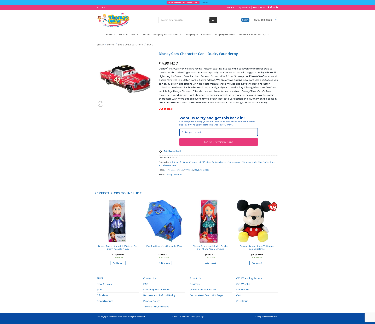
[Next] (278, 235)
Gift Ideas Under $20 (252, 162)
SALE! (146, 34)
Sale (99, 289)
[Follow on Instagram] (271, 7)
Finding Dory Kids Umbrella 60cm (164, 246)
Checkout (230, 7)
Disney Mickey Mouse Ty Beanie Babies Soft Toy (257, 247)
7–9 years (188, 170)
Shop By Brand (223, 34)
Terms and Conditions (156, 306)
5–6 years (178, 170)
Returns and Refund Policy (159, 295)
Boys (196, 170)
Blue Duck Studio (269, 316)
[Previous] (96, 235)
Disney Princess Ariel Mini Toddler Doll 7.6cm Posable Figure (211, 247)
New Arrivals (104, 284)
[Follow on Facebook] (268, 7)
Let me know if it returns (218, 142)
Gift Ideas (102, 295)
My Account (244, 7)
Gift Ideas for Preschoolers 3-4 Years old (221, 162)
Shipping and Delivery (156, 289)
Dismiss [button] (204, 2)
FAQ (145, 284)
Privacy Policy (151, 301)
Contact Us (149, 278)
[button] (245, 20)
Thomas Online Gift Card (254, 34)
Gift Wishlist (259, 7)
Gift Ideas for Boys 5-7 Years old (185, 162)
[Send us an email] (274, 7)
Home (109, 34)
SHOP (100, 44)
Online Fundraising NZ (203, 289)
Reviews (195, 284)
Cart (238, 295)
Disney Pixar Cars (174, 174)
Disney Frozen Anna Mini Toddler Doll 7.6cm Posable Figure (118, 247)
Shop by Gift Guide (197, 34)
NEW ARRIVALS (129, 34)
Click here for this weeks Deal (183, 2)
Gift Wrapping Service (249, 278)
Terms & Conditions (180, 316)
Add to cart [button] (118, 263)
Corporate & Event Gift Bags (206, 295)
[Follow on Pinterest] (277, 7)
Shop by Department (166, 34)
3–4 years (168, 170)
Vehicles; (204, 170)
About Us (195, 278)
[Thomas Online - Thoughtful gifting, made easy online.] (113, 20)
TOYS (150, 44)
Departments (105, 301)
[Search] (213, 20)
